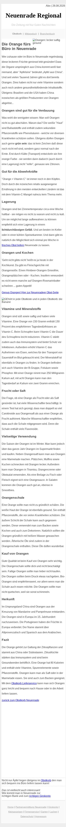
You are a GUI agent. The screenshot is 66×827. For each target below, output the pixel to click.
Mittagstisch (31, 33)
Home (11, 807)
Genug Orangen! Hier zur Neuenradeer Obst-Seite (30, 292)
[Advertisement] (33, 740)
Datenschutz (27, 816)
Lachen (53, 811)
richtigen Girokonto (40, 796)
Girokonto (53, 807)
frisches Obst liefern (13, 245)
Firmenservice (32, 811)
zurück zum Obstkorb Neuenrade (20, 700)
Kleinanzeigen (15, 811)
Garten (44, 811)
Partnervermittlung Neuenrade (31, 807)
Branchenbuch (47, 33)
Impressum (40, 816)
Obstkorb (46, 780)
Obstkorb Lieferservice (24, 683)
